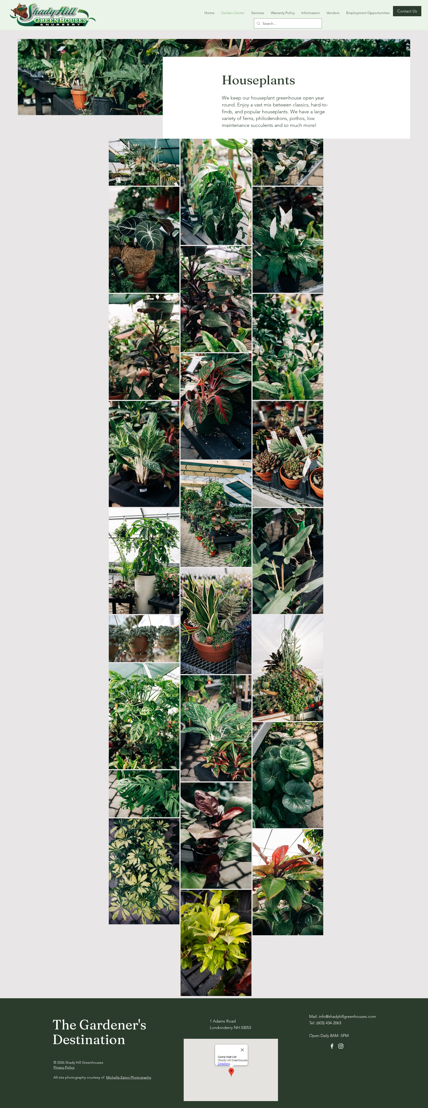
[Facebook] (332, 1046)
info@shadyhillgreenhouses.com (347, 1016)
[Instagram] (340, 1046)
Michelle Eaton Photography (128, 1077)
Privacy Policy (64, 1067)
